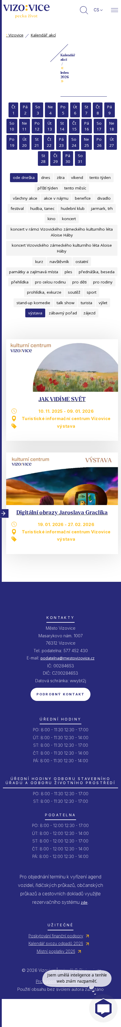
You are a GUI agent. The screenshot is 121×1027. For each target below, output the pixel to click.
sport (91, 292)
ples (68, 271)
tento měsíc (75, 188)
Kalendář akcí (43, 35)
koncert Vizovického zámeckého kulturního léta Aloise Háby (62, 248)
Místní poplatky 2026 (56, 951)
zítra (61, 177)
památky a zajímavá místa (33, 271)
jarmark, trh (102, 208)
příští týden (48, 188)
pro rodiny (102, 282)
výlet (103, 302)
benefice (83, 198)
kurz (39, 261)
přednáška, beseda (97, 271)
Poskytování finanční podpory (55, 936)
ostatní (81, 261)
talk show (65, 302)
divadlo (104, 198)
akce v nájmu (56, 198)
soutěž (74, 292)
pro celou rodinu (50, 282)
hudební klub (73, 208)
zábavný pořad (63, 313)
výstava (35, 313)
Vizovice (14, 35)
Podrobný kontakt (60, 694)
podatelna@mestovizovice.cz (68, 658)
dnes (45, 177)
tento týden (100, 177)
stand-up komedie (33, 302)
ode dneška (24, 177)
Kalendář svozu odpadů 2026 (55, 943)
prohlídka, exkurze (44, 292)
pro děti (79, 282)
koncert (69, 218)
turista (86, 302)
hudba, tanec (42, 208)
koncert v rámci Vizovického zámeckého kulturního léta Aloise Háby (62, 232)
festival (17, 208)
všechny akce (25, 198)
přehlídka (19, 282)
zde (84, 902)
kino (52, 218)
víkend (77, 177)
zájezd (89, 313)
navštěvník (59, 261)
